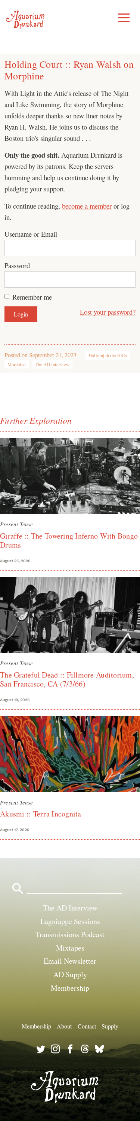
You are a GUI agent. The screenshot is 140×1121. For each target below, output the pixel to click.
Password (17, 265)
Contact (87, 1026)
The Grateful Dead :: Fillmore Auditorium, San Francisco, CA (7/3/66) (67, 679)
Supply (110, 1026)
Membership (70, 988)
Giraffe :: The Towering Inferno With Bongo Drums (69, 540)
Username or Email (30, 234)
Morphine (16, 364)
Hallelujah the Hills (107, 355)
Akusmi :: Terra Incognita (40, 814)
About (64, 1026)
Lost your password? (108, 311)
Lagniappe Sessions (70, 921)
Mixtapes (70, 948)
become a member (87, 205)
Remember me (32, 297)
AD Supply (70, 974)
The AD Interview (52, 364)
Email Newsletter (70, 961)
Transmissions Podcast (70, 934)
